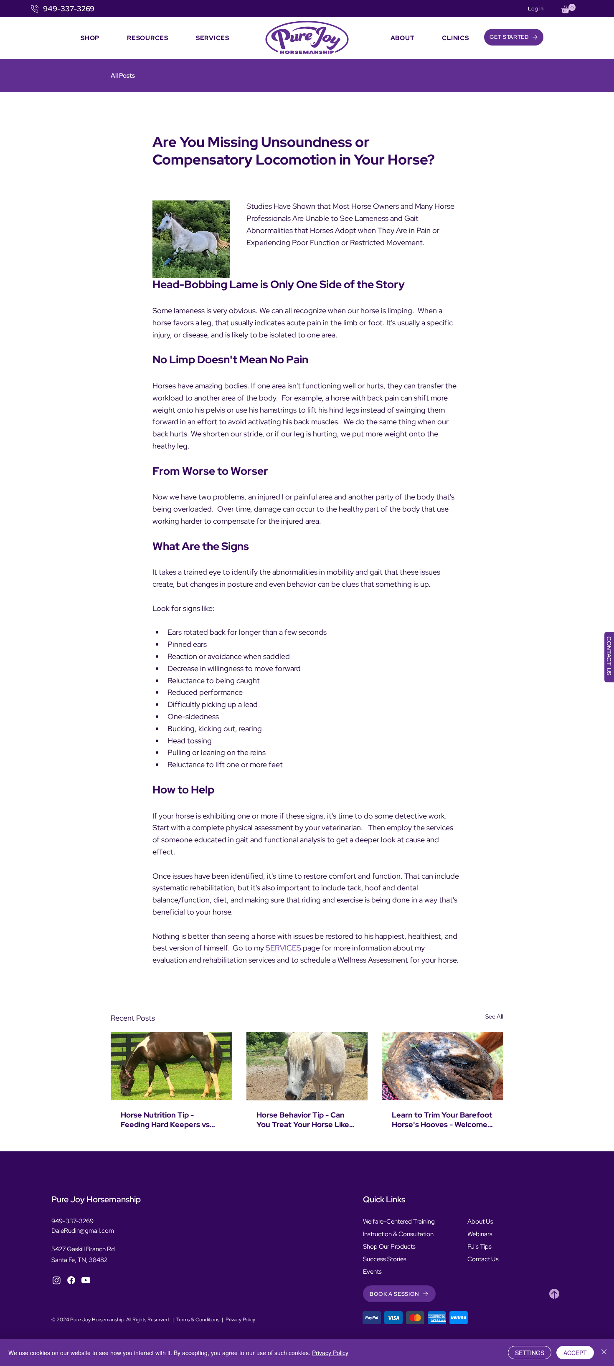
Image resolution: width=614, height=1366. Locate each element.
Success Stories (384, 1259)
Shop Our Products (389, 1246)
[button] (568, 8)
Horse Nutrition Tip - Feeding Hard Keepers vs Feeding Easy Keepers (165, 1119)
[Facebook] (71, 1280)
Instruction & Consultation (398, 1234)
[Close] (604, 1352)
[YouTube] (86, 1280)
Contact (478, 1259)
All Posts (123, 75)
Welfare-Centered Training (399, 1221)
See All (494, 1016)
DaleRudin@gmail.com (82, 1231)
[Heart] (554, 1293)
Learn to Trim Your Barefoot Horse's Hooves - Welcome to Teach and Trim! (442, 1119)
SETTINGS (529, 1352)
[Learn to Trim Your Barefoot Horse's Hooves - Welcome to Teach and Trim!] (442, 1066)
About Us (480, 1221)
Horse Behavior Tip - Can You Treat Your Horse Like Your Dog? (302, 1119)
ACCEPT (575, 1352)
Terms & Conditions (197, 1319)
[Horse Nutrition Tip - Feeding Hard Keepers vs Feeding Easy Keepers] (171, 1066)
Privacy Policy (240, 1319)
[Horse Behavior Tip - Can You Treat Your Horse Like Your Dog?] (307, 1066)
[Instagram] (56, 1280)
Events (372, 1271)
